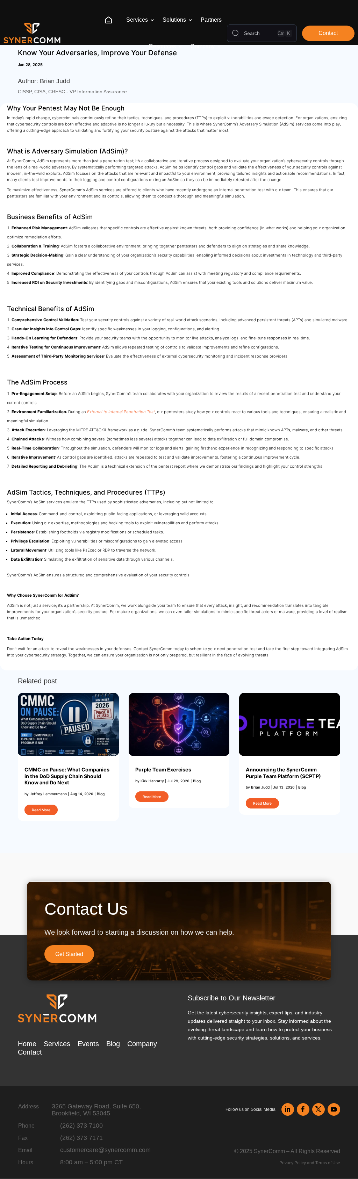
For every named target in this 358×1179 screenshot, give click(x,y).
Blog (101, 794)
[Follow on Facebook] (303, 1109)
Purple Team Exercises (163, 769)
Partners (211, 20)
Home (111, 20)
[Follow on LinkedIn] (287, 1109)
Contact (328, 33)
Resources (162, 46)
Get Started (69, 954)
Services (137, 20)
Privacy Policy (292, 1162)
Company (203, 46)
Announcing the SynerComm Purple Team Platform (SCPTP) (283, 773)
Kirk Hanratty (152, 781)
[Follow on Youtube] (334, 1109)
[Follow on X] (318, 1109)
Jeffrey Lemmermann (48, 794)
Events (88, 1044)
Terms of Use (327, 1162)
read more (41, 810)
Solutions (174, 20)
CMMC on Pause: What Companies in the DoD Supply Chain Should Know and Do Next (66, 776)
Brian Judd (260, 787)
